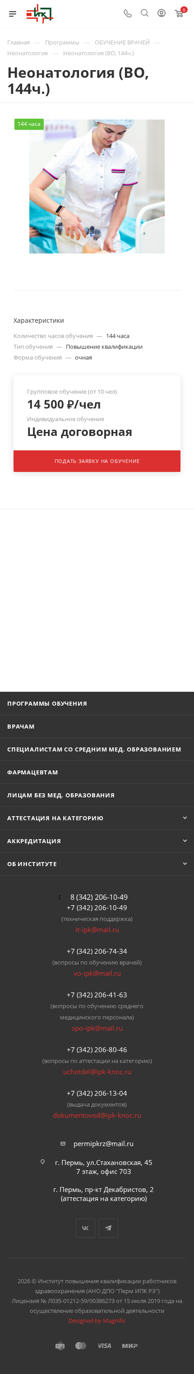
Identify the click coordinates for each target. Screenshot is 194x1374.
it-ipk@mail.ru (97, 929)
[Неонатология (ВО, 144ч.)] (97, 186)
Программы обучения (47, 703)
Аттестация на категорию (55, 818)
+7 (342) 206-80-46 (97, 1049)
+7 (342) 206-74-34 (97, 951)
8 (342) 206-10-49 (99, 897)
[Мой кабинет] (161, 13)
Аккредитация (34, 841)
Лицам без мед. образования (61, 795)
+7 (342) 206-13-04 (97, 1093)
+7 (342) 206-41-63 (97, 994)
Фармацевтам (32, 772)
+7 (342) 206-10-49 (97, 907)
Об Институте (32, 864)
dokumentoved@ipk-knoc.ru (97, 1115)
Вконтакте (85, 1228)
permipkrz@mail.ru (104, 1143)
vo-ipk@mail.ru (97, 973)
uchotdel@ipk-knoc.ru (97, 1071)
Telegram (108, 1228)
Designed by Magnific (97, 1320)
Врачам (21, 726)
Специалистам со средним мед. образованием (94, 749)
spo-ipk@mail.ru (97, 1027)
